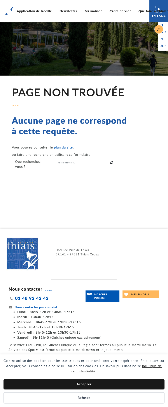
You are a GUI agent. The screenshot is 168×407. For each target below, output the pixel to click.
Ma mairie (92, 11)
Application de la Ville (34, 11)
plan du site (63, 147)
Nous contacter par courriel (35, 307)
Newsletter (68, 11)
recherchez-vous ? (28, 164)
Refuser (84, 397)
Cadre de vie (120, 11)
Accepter (84, 384)
